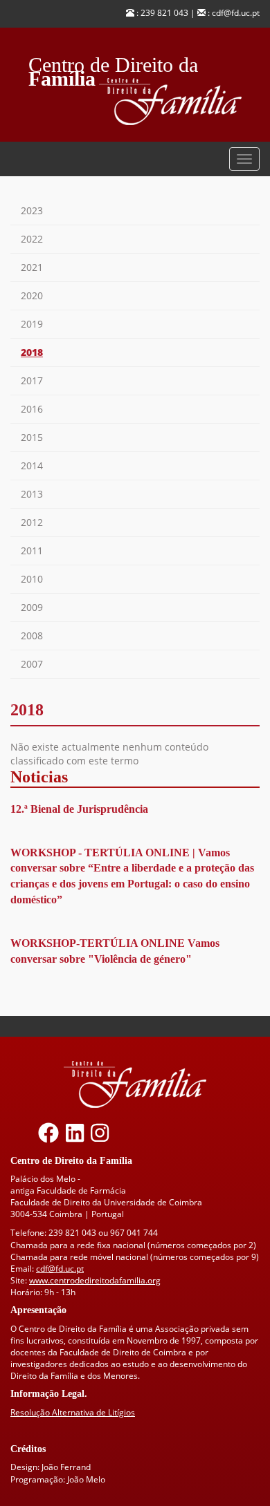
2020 (32, 295)
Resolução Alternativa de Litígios (72, 1412)
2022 (32, 238)
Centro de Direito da (113, 61)
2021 (32, 267)
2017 (32, 380)
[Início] (179, 102)
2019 (32, 323)
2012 (32, 522)
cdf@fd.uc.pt (60, 1268)
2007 (32, 663)
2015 (32, 437)
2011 (32, 550)
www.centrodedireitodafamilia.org (95, 1280)
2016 (32, 408)
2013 (32, 493)
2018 (32, 352)
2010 (32, 578)
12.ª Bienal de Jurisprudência (79, 809)
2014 (32, 465)
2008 (32, 635)
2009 (32, 607)
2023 (32, 210)
